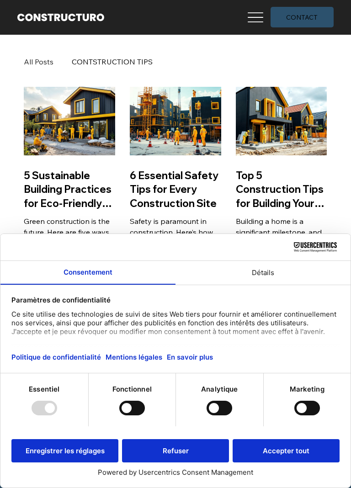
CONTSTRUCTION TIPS (112, 61)
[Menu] (256, 17)
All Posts (38, 61)
